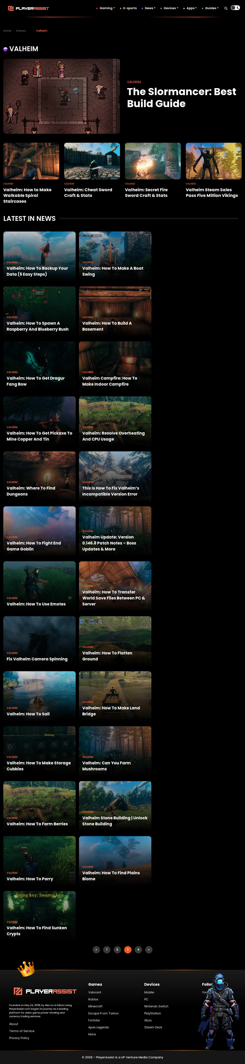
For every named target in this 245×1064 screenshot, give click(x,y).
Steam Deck (153, 1027)
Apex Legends (98, 1027)
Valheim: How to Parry (30, 879)
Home (7, 31)
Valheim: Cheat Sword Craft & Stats (88, 193)
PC (146, 999)
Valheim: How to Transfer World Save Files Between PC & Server (113, 598)
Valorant (94, 992)
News (149, 8)
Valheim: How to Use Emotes (36, 604)
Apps (190, 8)
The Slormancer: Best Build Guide (181, 98)
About (13, 1024)
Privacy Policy (19, 1038)
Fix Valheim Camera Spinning (37, 659)
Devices (170, 8)
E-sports (130, 8)
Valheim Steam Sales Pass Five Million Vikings (212, 193)
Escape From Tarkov (103, 1013)
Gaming (106, 8)
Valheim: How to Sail (28, 714)
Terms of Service (21, 1031)
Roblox (93, 999)
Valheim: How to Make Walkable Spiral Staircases (27, 195)
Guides (210, 8)
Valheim (12, 262)
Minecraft (95, 1006)
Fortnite (94, 1020)
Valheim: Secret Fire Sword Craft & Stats (146, 193)
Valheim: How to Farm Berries (37, 824)
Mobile (149, 992)
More (92, 1034)
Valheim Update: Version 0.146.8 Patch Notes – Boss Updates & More (109, 543)
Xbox (148, 1020)
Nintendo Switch (156, 1006)
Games (21, 31)
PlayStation (152, 1013)
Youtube (208, 992)
